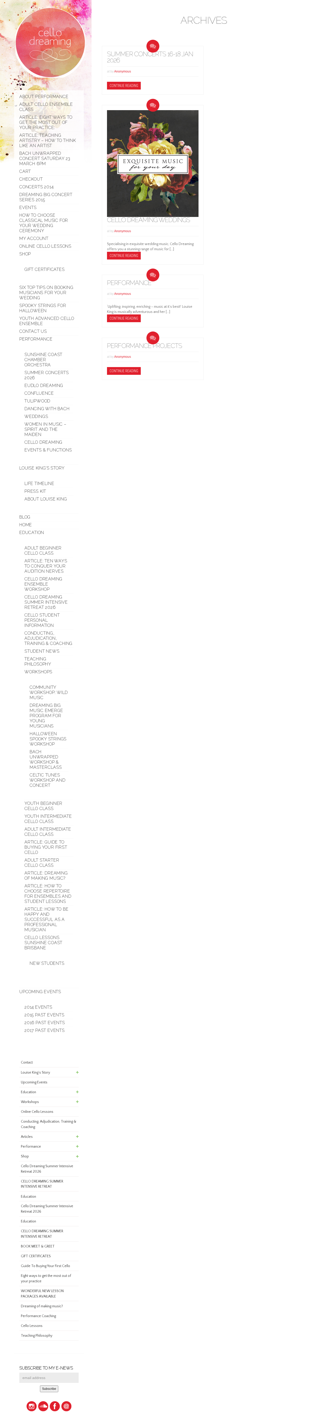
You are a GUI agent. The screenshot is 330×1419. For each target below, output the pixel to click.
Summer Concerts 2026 (46, 375)
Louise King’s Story (42, 468)
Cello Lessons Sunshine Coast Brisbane (43, 942)
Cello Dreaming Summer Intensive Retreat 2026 (46, 602)
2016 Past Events (44, 1022)
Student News (42, 651)
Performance (36, 339)
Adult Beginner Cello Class (43, 551)
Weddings (36, 416)
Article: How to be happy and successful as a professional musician (46, 919)
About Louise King (45, 499)
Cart (25, 171)
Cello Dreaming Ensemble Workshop (43, 584)
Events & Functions (48, 450)
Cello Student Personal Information (42, 620)
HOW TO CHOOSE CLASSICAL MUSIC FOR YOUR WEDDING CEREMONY (43, 223)
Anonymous (122, 71)
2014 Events (38, 1007)
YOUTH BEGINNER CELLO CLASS (43, 806)
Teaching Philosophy (37, 661)
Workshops (38, 671)
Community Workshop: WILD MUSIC (49, 692)
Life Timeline (39, 483)
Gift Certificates (44, 269)
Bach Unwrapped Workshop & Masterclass (46, 759)
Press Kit (35, 491)
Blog (24, 517)
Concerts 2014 (36, 186)
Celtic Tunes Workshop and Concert (47, 780)
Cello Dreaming (43, 442)
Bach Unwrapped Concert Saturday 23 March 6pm (44, 158)
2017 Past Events (44, 1030)
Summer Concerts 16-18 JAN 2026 (150, 57)
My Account (33, 238)
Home (25, 524)
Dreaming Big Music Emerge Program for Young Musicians (46, 715)
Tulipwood (37, 401)
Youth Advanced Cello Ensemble (46, 321)
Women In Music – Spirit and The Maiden (45, 429)
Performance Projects (144, 346)
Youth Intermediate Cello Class (48, 819)
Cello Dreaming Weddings (148, 220)
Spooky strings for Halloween (42, 308)
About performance (44, 96)
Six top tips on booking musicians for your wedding (46, 292)
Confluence (39, 393)
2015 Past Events (44, 1014)
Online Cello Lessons (45, 246)
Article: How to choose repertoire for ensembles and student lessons (47, 893)
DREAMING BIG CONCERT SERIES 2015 (45, 197)
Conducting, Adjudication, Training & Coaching (48, 638)
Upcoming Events (40, 991)
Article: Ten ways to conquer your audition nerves (45, 566)
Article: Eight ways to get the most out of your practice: (45, 122)
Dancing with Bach (47, 408)
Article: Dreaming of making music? (46, 876)
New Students (47, 963)
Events (28, 207)
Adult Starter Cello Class (41, 863)
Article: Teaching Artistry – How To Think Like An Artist (47, 140)
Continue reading (124, 86)
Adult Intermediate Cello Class (47, 832)
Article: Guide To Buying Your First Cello (45, 847)
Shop (25, 254)
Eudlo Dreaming (43, 385)
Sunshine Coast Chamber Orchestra (43, 359)
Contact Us (33, 331)
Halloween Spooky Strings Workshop (48, 739)
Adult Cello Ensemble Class (46, 107)
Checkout (31, 179)
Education (31, 532)
